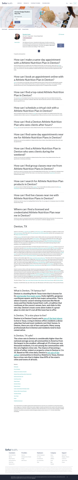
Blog (51, 462)
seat (35, 231)
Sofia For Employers (41, 455)
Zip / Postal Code (18, 16)
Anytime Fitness (51, 277)
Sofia (59, 65)
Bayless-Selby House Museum (47, 280)
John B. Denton (36, 238)
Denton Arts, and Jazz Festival (44, 248)
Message (62, 34)
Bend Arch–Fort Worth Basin (40, 262)
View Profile (17, 42)
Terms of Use (64, 460)
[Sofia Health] (7, 3)
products (35, 186)
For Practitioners (35, 3)
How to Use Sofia (12, 455)
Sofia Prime (52, 172)
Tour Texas (16, 395)
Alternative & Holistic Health (15, 29)
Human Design (25, 29)
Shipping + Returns (65, 456)
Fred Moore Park (46, 274)
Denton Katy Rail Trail (35, 274)
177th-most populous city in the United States (39, 233)
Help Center (64, 455)
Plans (38, 462)
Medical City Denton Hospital (54, 270)
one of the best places (53, 318)
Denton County (40, 231)
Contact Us (64, 458)
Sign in (71, 3)
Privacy (63, 462)
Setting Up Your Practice (26, 456)
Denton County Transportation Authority (28, 255)
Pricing (22, 458)
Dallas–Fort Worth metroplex (21, 234)
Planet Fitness (45, 277)
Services (19, 3)
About (52, 455)
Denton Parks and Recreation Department (45, 273)
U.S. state (25, 231)
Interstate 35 (51, 246)
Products (26, 3)
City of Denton (17, 369)
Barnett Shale (50, 263)
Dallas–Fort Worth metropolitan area (37, 257)
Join (75, 3)
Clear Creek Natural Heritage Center (33, 280)
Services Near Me (12, 460)
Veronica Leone (26, 34)
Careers (52, 456)
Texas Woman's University (52, 239)
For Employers (46, 3)
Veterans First (11, 464)
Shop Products (12, 458)
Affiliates (52, 458)
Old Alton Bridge (59, 280)
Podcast (52, 464)
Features (23, 455)
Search (17, 22)
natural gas (32, 265)
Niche (15, 398)
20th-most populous (18, 233)
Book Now (61, 45)
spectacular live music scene (28, 296)
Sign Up (10, 456)
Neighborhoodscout (18, 400)
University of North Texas (36, 239)
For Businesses (40, 458)
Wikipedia (16, 366)
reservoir (48, 265)
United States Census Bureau (41, 259)
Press (52, 460)
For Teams (39, 456)
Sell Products (24, 460)
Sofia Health (4, 29)
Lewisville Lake (38, 265)
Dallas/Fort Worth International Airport (52, 241)
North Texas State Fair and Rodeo (31, 248)
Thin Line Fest (55, 248)
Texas (29, 231)
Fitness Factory (60, 277)
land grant (19, 237)
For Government (40, 460)
